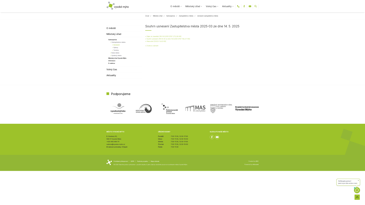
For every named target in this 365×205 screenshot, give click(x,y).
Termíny (116, 50)
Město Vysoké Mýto (117, 6)
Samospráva (170, 16)
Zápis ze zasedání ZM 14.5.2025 (163, 36)
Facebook (244, 6)
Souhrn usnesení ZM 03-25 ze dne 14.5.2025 (167, 39)
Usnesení (116, 45)
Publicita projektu (142, 161)
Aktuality (227, 6)
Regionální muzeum (247, 108)
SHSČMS (221, 108)
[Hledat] (255, 6)
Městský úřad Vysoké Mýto (117, 58)
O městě (175, 6)
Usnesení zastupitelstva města (207, 16)
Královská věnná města (144, 108)
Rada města (115, 53)
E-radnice (111, 63)
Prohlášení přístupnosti (121, 161)
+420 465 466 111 (238, 6)
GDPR (132, 161)
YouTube (250, 6)
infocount (256, 164)
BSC (257, 161)
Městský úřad (192, 6)
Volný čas (211, 6)
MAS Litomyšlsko (195, 108)
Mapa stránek (155, 161)
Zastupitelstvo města (186, 16)
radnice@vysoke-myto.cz (115, 144)
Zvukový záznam (152, 46)
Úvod (147, 16)
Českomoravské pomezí (169, 108)
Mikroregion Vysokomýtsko (118, 108)
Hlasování (155, 41)
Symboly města (116, 55)
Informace (111, 61)
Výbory (115, 47)
